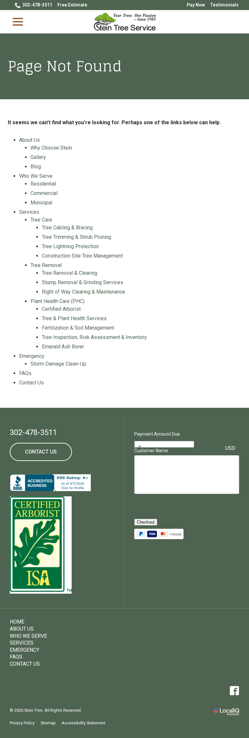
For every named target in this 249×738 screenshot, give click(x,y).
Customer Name (151, 450)
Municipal (41, 203)
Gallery (38, 157)
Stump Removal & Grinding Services (82, 282)
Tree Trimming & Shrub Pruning (76, 237)
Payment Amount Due (157, 434)
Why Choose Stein (51, 148)
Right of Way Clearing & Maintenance (83, 292)
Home (17, 622)
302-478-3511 (37, 4)
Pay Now (196, 4)
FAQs (25, 373)
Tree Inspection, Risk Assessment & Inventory (94, 337)
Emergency (31, 356)
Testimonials (224, 4)
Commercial (43, 193)
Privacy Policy (22, 722)
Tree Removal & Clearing (69, 273)
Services (29, 212)
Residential (43, 184)
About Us (29, 140)
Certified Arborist (61, 309)
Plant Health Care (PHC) (57, 301)
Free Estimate (72, 4)
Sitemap (48, 722)
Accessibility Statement (83, 722)
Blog (35, 166)
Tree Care (41, 220)
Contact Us (31, 383)
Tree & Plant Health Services (74, 318)
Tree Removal (46, 265)
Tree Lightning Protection (70, 246)
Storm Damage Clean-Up (58, 364)
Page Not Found (65, 66)
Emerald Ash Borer (63, 347)
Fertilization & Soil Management (78, 328)
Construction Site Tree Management (82, 256)
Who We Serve (36, 176)
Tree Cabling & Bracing (67, 227)
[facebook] (234, 691)
